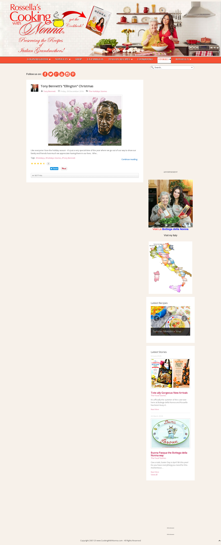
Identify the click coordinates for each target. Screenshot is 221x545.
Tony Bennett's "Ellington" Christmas (67, 86)
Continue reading (129, 159)
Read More (155, 409)
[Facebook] (45, 74)
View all (154, 474)
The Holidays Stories (98, 91)
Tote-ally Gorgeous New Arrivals (169, 392)
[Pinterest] (73, 74)
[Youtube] (62, 74)
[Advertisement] (168, 125)
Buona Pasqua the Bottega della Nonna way (169, 454)
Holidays (41, 158)
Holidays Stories (54, 158)
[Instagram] (67, 74)
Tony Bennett (49, 91)
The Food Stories (158, 395)
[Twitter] (50, 74)
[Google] (56, 74)
